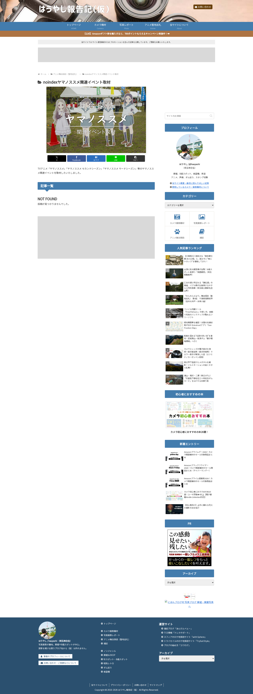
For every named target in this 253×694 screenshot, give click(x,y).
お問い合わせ (204, 6)
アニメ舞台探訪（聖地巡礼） (117, 639)
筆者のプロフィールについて (57, 656)
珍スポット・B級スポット (116, 659)
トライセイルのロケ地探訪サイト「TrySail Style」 (187, 640)
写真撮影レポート (112, 635)
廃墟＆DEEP (109, 655)
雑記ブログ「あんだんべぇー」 (178, 628)
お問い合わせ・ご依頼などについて (60, 662)
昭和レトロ (109, 663)
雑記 (106, 643)
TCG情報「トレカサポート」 (177, 632)
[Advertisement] (126, 54)
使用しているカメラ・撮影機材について (190, 186)
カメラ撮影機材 (111, 631)
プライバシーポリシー (121, 684)
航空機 (107, 671)
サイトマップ (156, 684)
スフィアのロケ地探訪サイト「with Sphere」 (185, 636)
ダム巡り (108, 667)
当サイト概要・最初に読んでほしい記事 (190, 183)
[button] (135, 158)
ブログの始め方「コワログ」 (177, 645)
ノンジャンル (110, 650)
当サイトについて (99, 684)
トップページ (110, 623)
